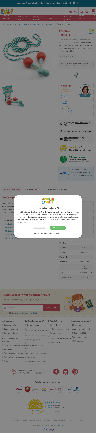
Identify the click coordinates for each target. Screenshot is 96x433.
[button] (48, 233)
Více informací (21, 222)
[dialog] (48, 216)
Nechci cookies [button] (39, 228)
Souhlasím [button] (57, 228)
